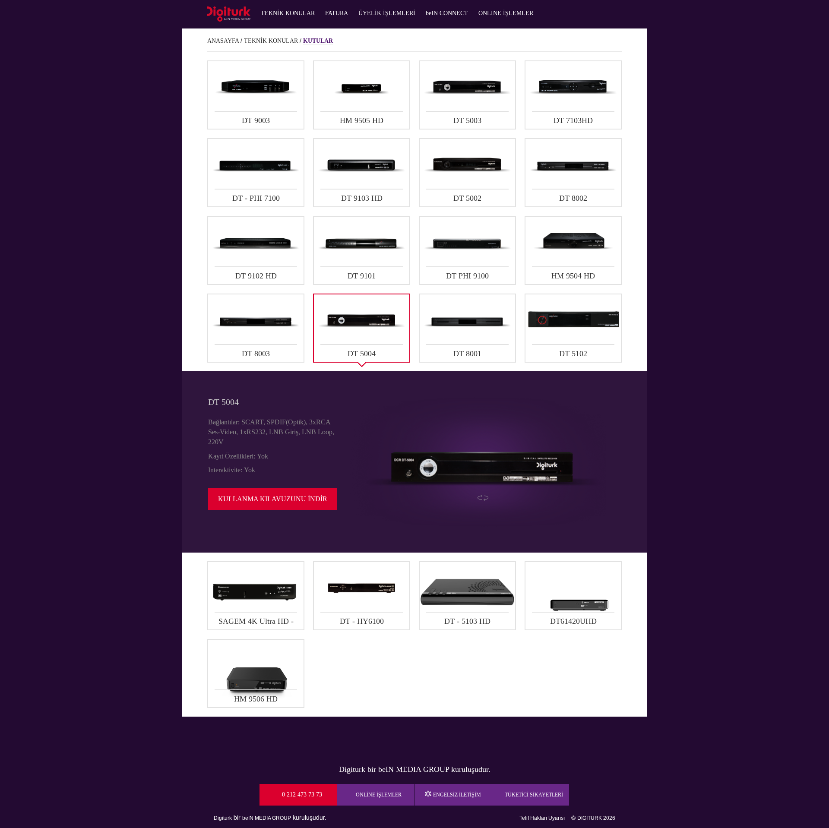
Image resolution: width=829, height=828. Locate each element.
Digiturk (223, 818)
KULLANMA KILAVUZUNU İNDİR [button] (272, 498)
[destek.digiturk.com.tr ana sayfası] (228, 14)
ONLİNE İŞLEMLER (379, 795)
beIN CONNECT (447, 13)
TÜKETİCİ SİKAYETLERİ (534, 795)
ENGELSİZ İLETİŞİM (457, 795)
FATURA (336, 13)
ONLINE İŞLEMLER (505, 13)
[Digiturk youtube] (393, 738)
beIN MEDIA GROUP (266, 818)
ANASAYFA (223, 41)
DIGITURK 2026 (596, 818)
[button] (255, 95)
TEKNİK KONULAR (288, 13)
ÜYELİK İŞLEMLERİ (386, 13)
